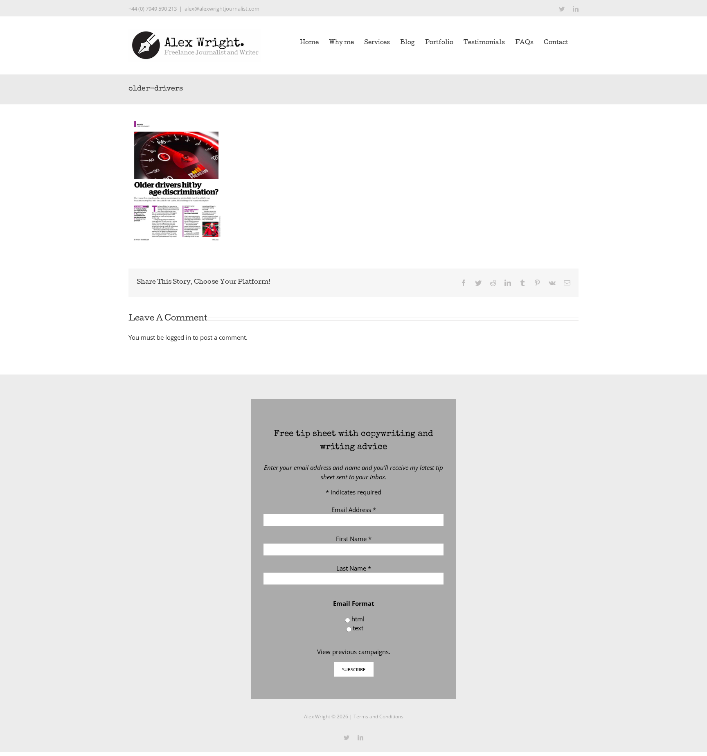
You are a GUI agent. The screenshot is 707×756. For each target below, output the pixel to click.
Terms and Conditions (378, 716)
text (358, 628)
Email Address (353, 510)
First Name (354, 539)
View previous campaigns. (353, 652)
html (358, 619)
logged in (178, 337)
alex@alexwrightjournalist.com (222, 8)
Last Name (353, 568)
